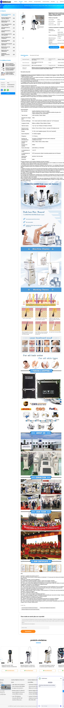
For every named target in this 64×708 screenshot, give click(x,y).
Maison (1, 682)
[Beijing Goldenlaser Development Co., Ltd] (5, 1)
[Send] (61, 706)
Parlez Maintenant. (54, 47)
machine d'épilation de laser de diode (8, 15)
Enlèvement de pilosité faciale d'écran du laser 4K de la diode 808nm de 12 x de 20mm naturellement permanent (35, 686)
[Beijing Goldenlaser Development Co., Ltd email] (2, 90)
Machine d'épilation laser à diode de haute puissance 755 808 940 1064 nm (10, 64)
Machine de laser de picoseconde (8, 48)
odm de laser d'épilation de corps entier (47, 607)
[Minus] (61, 678)
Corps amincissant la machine (8, 31)
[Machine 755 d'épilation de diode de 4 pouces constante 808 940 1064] (3, 69)
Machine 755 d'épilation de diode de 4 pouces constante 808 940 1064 (10, 68)
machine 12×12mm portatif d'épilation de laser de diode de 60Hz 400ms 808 (35, 698)
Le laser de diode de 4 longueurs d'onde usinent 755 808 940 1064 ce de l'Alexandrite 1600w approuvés (10, 73)
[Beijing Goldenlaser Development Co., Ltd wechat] (8, 90)
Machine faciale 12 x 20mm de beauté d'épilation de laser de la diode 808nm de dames (28, 667)
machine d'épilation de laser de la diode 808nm (35, 681)
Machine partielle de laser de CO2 (8, 41)
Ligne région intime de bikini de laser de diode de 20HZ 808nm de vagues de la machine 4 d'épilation (18, 686)
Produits (1, 683)
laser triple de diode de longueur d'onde (8, 25)
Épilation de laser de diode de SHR (8, 21)
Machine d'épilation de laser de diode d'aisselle (30, 609)
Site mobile (2, 690)
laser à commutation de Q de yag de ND (8, 34)
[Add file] (39, 706)
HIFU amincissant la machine (8, 28)
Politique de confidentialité (3, 693)
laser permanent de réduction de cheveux (29, 607)
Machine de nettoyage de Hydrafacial (8, 44)
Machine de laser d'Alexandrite (8, 51)
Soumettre (28, 631)
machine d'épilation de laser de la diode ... (8, 18)
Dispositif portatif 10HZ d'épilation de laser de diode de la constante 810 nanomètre (9, 667)
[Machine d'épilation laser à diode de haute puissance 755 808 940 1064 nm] (3, 65)
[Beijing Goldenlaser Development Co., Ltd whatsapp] (5, 90)
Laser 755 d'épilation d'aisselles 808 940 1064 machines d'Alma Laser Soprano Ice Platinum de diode (18, 698)
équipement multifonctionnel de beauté (8, 54)
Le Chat (8, 93)
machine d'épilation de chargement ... (8, 38)
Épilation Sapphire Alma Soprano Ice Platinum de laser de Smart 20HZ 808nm (35, 692)
